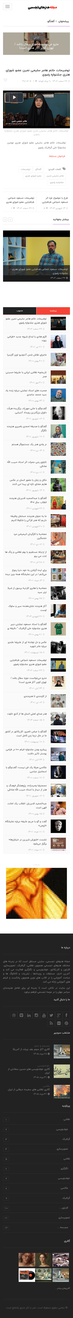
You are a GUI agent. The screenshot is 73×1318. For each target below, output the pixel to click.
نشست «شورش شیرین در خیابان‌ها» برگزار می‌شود (28, 841)
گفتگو (36, 38)
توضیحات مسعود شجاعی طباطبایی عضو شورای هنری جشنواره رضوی (20, 202)
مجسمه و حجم (42, 1046)
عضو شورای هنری (33, 175)
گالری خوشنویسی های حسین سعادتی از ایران (29, 1071)
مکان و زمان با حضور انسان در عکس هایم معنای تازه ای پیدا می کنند (28, 482)
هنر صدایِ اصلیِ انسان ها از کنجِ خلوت (27, 713)
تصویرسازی (36, 1149)
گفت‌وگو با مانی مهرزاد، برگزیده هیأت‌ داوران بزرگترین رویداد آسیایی (27, 410)
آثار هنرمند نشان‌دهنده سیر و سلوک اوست (27, 608)
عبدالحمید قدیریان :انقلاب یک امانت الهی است (27, 805)
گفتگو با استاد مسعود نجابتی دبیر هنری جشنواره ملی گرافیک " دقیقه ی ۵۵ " (27, 628)
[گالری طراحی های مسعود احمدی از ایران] (27, 1260)
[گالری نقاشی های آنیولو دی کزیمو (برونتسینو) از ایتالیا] (43, 1260)
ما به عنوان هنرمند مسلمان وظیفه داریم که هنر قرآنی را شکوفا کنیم (29, 518)
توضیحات (25, 169)
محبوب (20, 310)
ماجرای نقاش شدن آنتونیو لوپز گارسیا (27, 355)
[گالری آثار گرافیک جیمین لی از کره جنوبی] (27, 1275)
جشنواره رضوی (57, 182)
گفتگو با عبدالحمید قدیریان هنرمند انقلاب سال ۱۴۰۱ (28, 500)
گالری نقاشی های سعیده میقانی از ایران (29, 1089)
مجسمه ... (36, 1228)
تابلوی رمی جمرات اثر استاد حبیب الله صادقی (27, 464)
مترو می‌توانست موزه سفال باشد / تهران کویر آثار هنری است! (37, 46)
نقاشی (46, 1086)
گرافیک (37, 1139)
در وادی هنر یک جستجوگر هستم (29, 444)
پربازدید (53, 310)
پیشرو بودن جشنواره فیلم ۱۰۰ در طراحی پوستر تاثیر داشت (26, 751)
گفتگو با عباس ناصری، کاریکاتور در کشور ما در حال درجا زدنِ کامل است (26, 733)
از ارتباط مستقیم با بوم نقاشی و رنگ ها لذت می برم (26, 554)
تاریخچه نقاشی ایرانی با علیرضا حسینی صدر (26, 374)
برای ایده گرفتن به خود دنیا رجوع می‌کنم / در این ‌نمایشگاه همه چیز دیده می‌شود (26, 574)
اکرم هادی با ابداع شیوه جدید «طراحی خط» (27, 338)
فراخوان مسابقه (57, 156)
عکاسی (36, 1188)
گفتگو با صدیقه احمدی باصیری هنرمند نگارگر (27, 428)
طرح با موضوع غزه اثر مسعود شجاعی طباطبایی (55, 200)
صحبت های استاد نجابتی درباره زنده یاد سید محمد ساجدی (26, 392)
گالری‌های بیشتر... (62, 1288)
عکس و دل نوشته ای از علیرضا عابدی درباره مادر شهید (27, 644)
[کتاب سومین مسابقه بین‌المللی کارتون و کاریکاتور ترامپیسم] (36, 893)
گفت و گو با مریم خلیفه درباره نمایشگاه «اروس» (26, 823)
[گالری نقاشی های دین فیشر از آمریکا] (43, 1275)
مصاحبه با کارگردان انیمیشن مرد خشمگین (30, 536)
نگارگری (36, 1169)
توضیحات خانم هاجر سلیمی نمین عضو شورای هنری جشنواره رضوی (26, 321)
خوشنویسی (44, 1065)
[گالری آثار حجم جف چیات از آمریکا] (61, 1275)
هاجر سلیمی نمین (55, 175)
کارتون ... (36, 1208)
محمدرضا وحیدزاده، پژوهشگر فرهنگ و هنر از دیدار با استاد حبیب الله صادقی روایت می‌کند (26, 789)
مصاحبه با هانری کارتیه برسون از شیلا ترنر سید (27, 590)
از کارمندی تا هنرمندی (35, 696)
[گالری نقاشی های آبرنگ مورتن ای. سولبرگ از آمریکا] (61, 1260)
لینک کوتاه (43, 81)
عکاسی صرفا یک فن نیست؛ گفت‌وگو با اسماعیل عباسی (26, 769)
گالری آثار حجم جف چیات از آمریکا (31, 1049)
